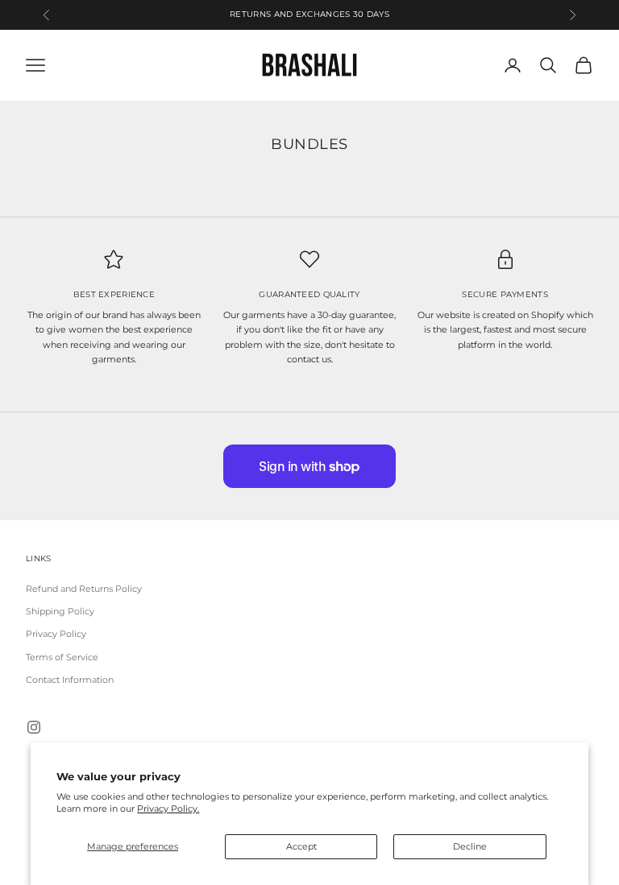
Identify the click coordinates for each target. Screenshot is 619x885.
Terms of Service (62, 657)
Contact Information (70, 679)
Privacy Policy (56, 633)
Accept (301, 846)
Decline (470, 846)
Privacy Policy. (168, 808)
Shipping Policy (60, 611)
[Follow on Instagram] (34, 727)
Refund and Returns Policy (84, 588)
